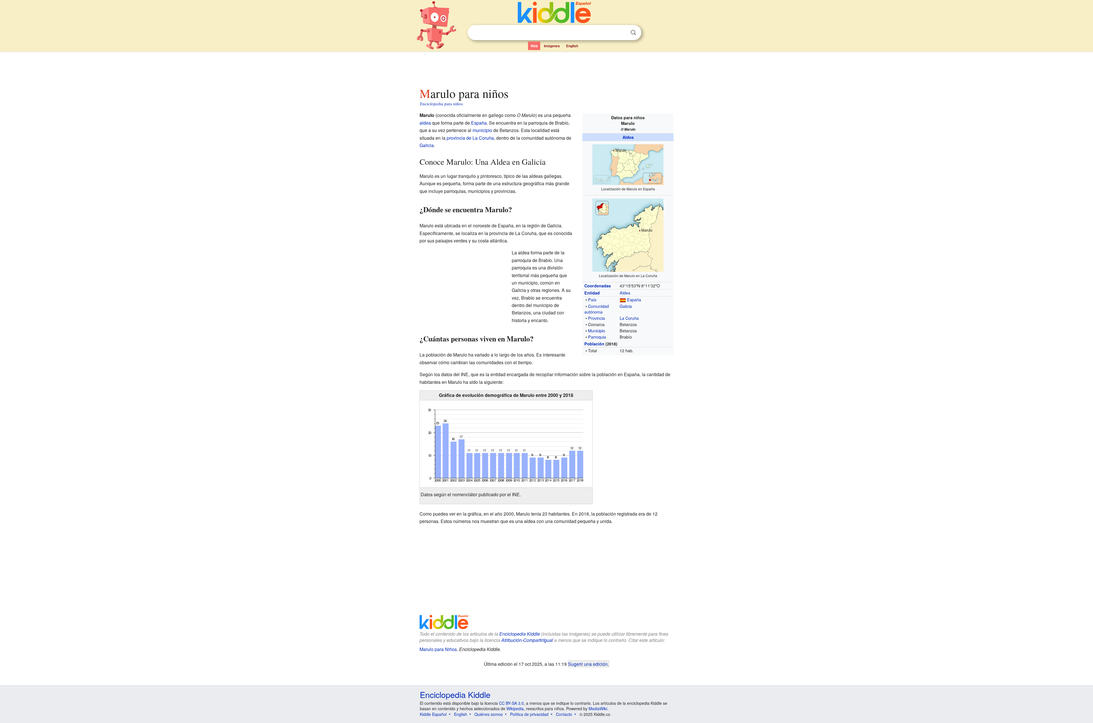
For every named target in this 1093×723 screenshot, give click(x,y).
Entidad (592, 293)
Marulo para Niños (438, 649)
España (634, 299)
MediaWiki (598, 708)
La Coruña (629, 318)
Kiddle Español (433, 714)
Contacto (564, 714)
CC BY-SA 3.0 (511, 703)
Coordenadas (597, 286)
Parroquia (597, 337)
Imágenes (552, 45)
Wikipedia (515, 708)
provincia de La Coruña (470, 138)
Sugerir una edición (588, 664)
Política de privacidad (529, 714)
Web (534, 45)
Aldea (628, 137)
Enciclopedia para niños (441, 103)
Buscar (633, 32)
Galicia (626, 306)
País (592, 299)
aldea (425, 123)
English (572, 45)
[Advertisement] (546, 68)
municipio (482, 130)
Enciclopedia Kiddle (519, 634)
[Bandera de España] (623, 299)
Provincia (596, 318)
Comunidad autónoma (596, 309)
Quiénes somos (488, 714)
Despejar (621, 33)
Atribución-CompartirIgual (527, 640)
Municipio (596, 330)
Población (594, 344)
